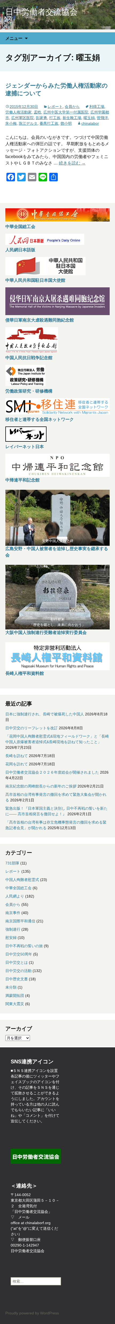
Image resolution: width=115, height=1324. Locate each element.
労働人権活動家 (18, 112)
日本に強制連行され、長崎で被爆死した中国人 (44, 714)
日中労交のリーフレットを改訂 (31, 728)
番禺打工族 (49, 123)
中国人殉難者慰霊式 (22, 880)
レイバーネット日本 (24, 446)
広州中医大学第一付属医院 (65, 112)
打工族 (54, 118)
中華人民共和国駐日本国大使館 (35, 280)
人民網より (14, 896)
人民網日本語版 (20, 250)
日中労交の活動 (18, 971)
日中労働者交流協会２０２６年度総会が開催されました (52, 772)
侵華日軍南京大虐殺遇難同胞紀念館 (39, 320)
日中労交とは (16, 962)
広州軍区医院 (22, 118)
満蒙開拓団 (14, 995)
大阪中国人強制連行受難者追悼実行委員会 (46, 632)
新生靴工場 (72, 118)
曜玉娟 (89, 118)
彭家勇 (41, 118)
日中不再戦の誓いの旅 (24, 946)
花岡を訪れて (16, 764)
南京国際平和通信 (20, 921)
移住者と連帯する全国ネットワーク (39, 419)
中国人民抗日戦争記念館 (28, 357)
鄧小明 (66, 123)
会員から (72, 106)
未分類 (11, 987)
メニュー (13, 38)
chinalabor (90, 123)
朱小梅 (11, 123)
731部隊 (12, 863)
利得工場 (96, 106)
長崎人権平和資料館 (24, 673)
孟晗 (37, 112)
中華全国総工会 (20, 226)
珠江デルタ (28, 123)
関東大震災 (14, 1004)
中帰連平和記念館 (22, 480)
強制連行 (12, 929)
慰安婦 (11, 937)
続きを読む (72, 163)
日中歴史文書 (16, 979)
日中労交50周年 (18, 954)
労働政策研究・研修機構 (28, 391)
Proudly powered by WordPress (32, 1313)
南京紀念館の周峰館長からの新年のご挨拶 (40, 786)
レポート (55, 106)
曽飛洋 (102, 118)
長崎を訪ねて (16, 756)
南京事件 (12, 913)
